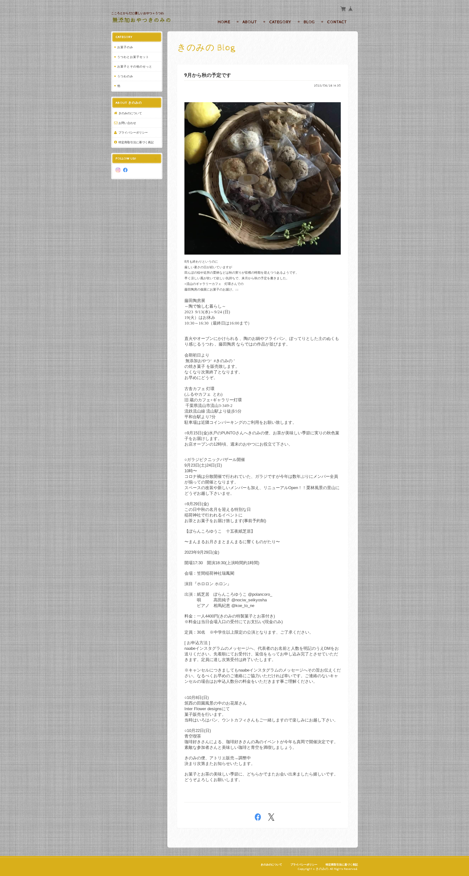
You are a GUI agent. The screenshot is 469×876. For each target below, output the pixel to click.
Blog (309, 22)
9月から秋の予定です (207, 75)
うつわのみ (125, 76)
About (250, 22)
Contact (337, 22)
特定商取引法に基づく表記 (136, 142)
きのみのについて (130, 113)
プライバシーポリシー (133, 132)
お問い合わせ (127, 122)
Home (224, 22)
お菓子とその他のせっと (134, 66)
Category (280, 22)
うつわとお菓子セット (133, 56)
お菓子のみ (125, 47)
